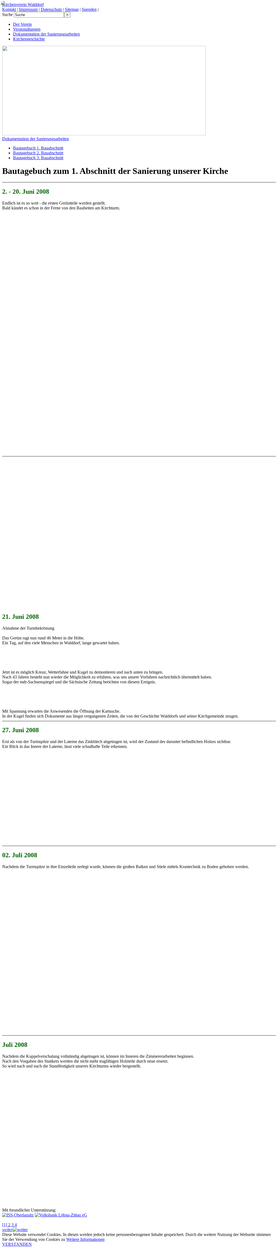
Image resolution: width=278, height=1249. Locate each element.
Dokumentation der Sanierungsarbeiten (35, 138)
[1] (4, 1224)
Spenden (89, 9)
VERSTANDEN (17, 1244)
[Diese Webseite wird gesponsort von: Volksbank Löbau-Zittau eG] (61, 1215)
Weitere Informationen (85, 1239)
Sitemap (72, 9)
